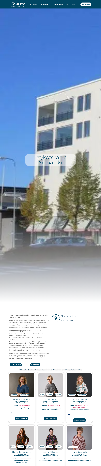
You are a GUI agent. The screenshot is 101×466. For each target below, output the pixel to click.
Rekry (73, 4)
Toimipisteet (33, 4)
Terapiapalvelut (45, 4)
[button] (14, 395)
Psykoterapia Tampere (79, 407)
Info (67, 4)
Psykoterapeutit (58, 4)
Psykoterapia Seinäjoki (25, 405)
